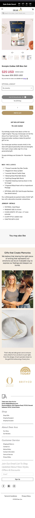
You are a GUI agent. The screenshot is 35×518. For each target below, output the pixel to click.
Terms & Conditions (10, 496)
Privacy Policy (7, 457)
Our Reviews (6, 433)
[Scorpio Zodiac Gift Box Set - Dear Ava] (17, 34)
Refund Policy (7, 449)
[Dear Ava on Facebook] (3, 486)
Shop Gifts (6, 415)
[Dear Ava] (17, 9)
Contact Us (6, 446)
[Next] (22, 52)
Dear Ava (19, 499)
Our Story (6, 431)
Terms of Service (8, 454)
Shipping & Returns (8, 444)
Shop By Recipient (8, 418)
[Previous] (12, 52)
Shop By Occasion (8, 420)
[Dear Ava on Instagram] (14, 486)
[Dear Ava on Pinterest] (8, 486)
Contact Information (9, 452)
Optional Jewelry (8, 84)
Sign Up (17, 479)
